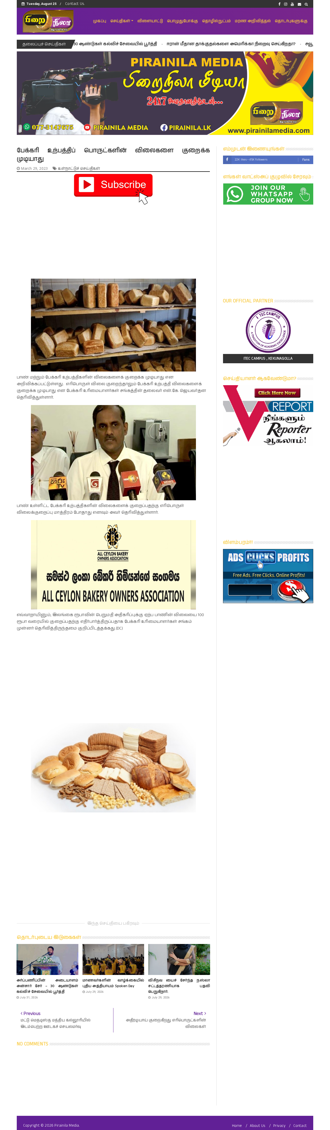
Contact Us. (75, 3)
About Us (258, 1126)
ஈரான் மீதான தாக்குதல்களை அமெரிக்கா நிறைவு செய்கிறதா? (177, 44)
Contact (300, 1126)
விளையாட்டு (150, 21)
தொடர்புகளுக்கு (291, 21)
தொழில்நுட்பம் (216, 21)
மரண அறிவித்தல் (253, 21)
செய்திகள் (120, 21)
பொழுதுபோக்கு (182, 21)
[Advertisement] (113, 242)
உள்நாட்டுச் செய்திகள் (79, 168)
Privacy (279, 1126)
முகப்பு (99, 21)
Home (237, 1126)
